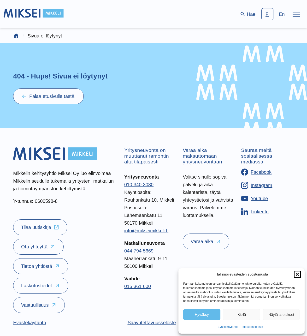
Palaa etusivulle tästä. (48, 96)
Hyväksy (202, 314)
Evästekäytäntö (228, 327)
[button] (297, 274)
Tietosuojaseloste (251, 327)
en (282, 14)
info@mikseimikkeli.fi (146, 230)
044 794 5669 (139, 250)
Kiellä (241, 314)
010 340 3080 (139, 184)
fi (267, 14)
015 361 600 (137, 286)
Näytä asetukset (281, 314)
